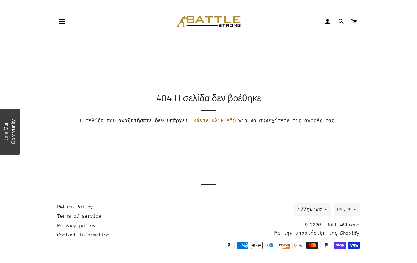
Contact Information (83, 235)
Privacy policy (76, 225)
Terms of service (79, 216)
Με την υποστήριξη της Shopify (317, 233)
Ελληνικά (309, 209)
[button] (10, 132)
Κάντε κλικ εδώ (215, 120)
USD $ (344, 209)
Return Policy (75, 207)
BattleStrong (343, 225)
